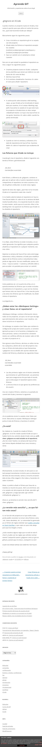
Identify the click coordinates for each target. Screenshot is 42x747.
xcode (10, 559)
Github (4, 709)
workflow (5, 690)
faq (3, 675)
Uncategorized (6, 687)
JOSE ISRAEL (6, 638)
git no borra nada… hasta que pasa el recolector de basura (20, 608)
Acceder (4, 724)
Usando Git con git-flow (9, 606)
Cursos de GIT (6, 707)
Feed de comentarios (8, 729)
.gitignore (5, 559)
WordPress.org (6, 731)
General (4, 678)
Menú (21, 13)
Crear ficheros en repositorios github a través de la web (32, 575)
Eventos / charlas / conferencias (12, 673)
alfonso (26, 559)
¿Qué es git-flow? (13, 628)
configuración (6, 670)
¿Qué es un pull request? (15, 635)
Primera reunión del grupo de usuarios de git (15, 611)
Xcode (4, 712)
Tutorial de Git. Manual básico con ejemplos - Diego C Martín (20, 630)
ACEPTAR (22, 745)
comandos (5, 668)
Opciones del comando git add (13, 633)
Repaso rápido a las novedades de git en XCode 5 (17, 616)
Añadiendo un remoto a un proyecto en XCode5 (17, 613)
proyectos (5, 685)
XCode (21, 557)
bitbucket (5, 665)
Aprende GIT (21, 4)
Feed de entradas (7, 726)
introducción (6, 682)
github (4, 680)
